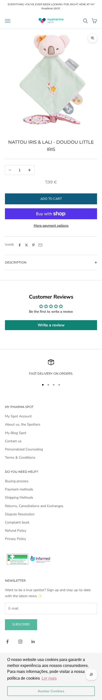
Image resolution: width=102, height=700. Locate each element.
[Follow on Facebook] (7, 641)
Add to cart (51, 199)
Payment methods (19, 489)
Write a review (51, 325)
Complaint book (17, 522)
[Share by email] (40, 245)
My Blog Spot (15, 433)
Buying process (16, 481)
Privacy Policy (15, 538)
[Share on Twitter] (26, 245)
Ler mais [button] (49, 678)
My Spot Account (18, 416)
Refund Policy (15, 530)
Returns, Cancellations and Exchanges (34, 506)
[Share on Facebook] (20, 245)
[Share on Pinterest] (33, 245)
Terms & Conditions (20, 457)
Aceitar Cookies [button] (51, 691)
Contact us (13, 441)
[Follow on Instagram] (20, 641)
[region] (51, 367)
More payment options (51, 225)
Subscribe (21, 624)
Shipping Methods (19, 497)
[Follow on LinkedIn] (33, 641)
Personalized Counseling (24, 449)
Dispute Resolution (19, 514)
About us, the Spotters (22, 424)
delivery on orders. (55, 373)
